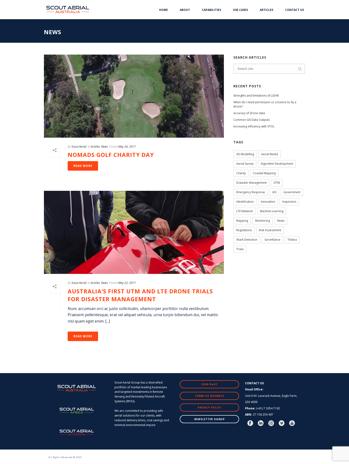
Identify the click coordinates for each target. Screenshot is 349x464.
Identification (245, 202)
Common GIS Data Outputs (251, 120)
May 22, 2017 (127, 283)
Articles (95, 147)
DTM (277, 183)
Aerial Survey (245, 164)
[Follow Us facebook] (250, 423)
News (104, 147)
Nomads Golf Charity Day (111, 155)
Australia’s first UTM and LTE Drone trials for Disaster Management (140, 295)
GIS (274, 192)
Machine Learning (271, 211)
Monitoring (262, 221)
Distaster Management (251, 183)
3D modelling (245, 154)
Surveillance (272, 240)
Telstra (292, 240)
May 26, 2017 (127, 147)
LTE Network (244, 211)
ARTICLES (266, 10)
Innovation (268, 202)
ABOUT (185, 10)
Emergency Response (250, 192)
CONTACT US (294, 10)
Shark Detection (246, 240)
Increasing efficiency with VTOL (253, 126)
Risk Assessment (270, 230)
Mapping (242, 221)
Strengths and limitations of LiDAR (256, 96)
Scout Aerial (78, 147)
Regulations (244, 230)
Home (163, 10)
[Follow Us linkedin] (261, 423)
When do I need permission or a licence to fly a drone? (264, 104)
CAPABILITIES (211, 10)
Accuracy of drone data (249, 113)
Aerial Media (269, 154)
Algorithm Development (277, 164)
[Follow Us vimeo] (281, 423)
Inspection (289, 202)
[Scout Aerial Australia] (41, 455)
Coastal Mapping (264, 173)
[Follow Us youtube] (292, 423)
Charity (241, 173)
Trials (240, 249)
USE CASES (240, 10)
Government (291, 192)
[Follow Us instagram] (271, 423)
